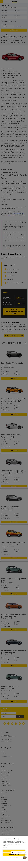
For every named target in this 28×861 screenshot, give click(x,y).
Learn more (5, 847)
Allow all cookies (14, 854)
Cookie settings (14, 858)
